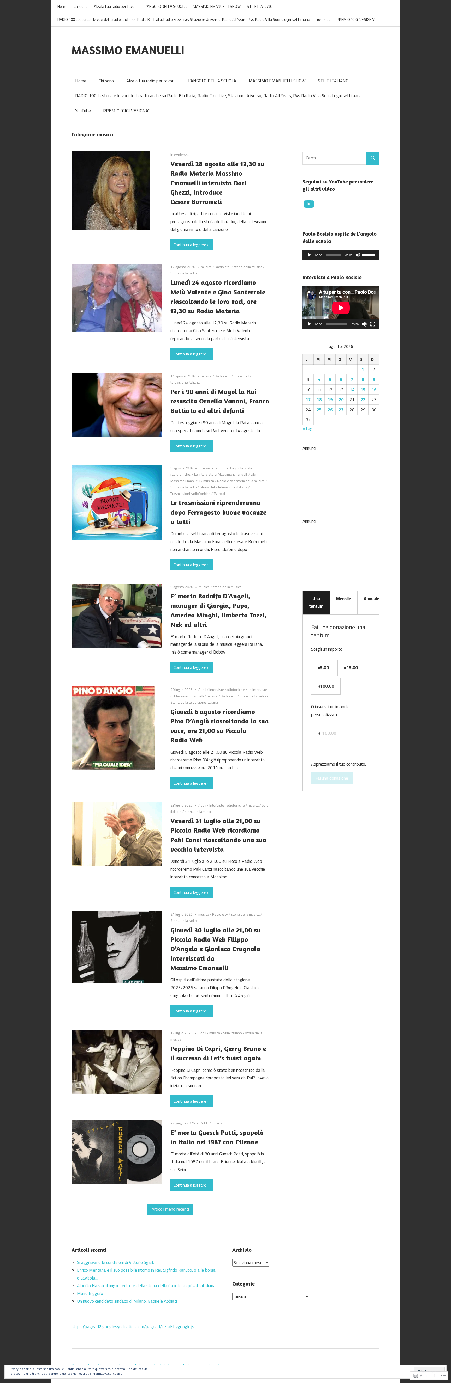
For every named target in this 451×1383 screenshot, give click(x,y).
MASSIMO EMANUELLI (128, 50)
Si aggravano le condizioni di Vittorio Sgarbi (116, 1262)
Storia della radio (183, 273)
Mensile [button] (343, 598)
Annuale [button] (371, 598)
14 (352, 389)
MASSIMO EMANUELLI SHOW (217, 6)
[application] (340, 255)
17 (308, 399)
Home (62, 6)
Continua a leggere (190, 245)
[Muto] (358, 255)
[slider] (369, 254)
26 (330, 410)
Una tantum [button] (316, 602)
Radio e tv (222, 266)
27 (341, 410)
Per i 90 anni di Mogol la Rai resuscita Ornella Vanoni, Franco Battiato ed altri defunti (219, 401)
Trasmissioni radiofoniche (190, 493)
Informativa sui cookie (107, 1373)
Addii (202, 689)
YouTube (323, 19)
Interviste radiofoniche (216, 468)
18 (319, 399)
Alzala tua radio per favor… (116, 6)
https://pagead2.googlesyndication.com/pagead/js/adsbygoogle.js (133, 1326)
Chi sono (81, 6)
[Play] (309, 255)
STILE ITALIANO (260, 6)
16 (374, 389)
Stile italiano (232, 1033)
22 (363, 399)
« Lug (307, 428)
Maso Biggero (90, 1293)
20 (341, 399)
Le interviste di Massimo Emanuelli (221, 474)
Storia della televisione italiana (223, 487)
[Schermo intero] (372, 324)
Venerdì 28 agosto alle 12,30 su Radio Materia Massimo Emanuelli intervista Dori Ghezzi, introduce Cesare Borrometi (217, 183)
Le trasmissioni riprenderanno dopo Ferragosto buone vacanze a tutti (218, 512)
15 (363, 389)
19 (330, 399)
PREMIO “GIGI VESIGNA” (356, 19)
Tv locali (220, 493)
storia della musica (248, 266)
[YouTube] (308, 204)
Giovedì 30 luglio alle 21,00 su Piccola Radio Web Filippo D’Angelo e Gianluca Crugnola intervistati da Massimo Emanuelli (215, 949)
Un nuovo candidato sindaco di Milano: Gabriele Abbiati (127, 1301)
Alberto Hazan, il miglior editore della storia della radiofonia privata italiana (146, 1285)
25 (319, 410)
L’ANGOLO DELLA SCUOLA (166, 6)
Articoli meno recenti (170, 1209)
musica (206, 266)
